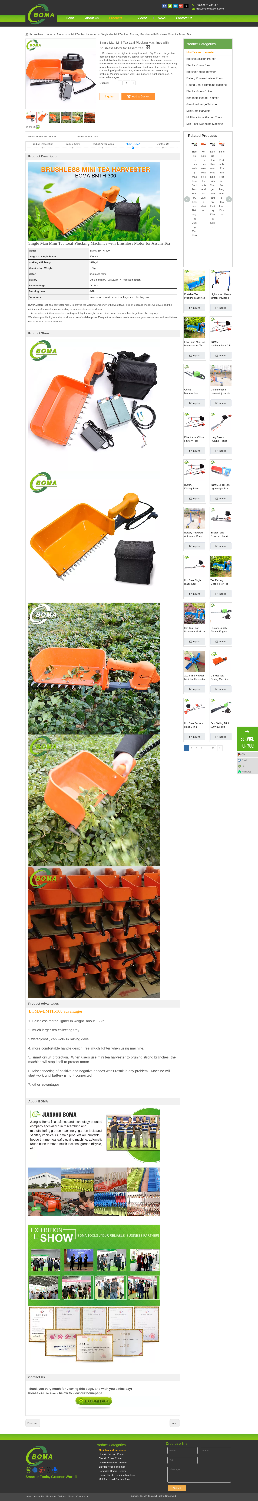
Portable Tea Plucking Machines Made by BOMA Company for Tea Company (194, 296)
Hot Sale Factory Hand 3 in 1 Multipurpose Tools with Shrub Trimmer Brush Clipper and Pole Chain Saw (194, 725)
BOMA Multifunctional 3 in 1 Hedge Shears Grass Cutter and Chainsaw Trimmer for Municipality (220, 344)
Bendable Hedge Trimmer (202, 97)
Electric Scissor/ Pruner (201, 58)
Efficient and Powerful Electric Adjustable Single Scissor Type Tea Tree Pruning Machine (220, 534)
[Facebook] (164, 6)
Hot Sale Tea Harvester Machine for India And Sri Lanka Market (203, 181)
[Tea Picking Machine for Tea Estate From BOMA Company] (220, 565)
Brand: (81, 136)
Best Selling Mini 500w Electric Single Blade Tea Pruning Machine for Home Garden (220, 725)
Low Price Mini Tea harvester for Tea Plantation (194, 344)
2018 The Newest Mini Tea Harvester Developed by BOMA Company (194, 677)
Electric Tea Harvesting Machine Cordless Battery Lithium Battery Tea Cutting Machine (194, 193)
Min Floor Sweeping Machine (204, 123)
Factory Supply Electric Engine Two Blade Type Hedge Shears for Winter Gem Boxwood (220, 630)
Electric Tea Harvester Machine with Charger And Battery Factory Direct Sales (212, 189)
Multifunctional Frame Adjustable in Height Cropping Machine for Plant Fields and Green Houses (220, 391)
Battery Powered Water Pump (204, 78)
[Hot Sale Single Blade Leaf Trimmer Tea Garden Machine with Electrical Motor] (194, 565)
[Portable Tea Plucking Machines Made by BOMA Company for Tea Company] (194, 279)
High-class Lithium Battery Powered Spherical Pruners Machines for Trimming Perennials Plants (220, 296)
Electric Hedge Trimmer (201, 71)
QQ (243, 754)
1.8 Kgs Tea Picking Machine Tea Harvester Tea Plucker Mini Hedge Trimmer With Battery (220, 677)
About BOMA (133, 143)
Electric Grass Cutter (199, 91)
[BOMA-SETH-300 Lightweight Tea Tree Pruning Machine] (220, 470)
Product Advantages (102, 143)
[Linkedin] (175, 6)
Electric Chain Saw (198, 65)
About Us (39, 1496)
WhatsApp (246, 772)
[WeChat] (170, 6)
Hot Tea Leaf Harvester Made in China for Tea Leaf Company (194, 630)
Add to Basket (140, 96)
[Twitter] (186, 6)
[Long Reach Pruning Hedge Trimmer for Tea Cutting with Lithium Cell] (220, 422)
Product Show (72, 143)
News (71, 1496)
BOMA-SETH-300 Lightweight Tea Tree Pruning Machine (220, 487)
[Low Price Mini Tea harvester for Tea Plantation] (194, 327)
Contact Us (163, 143)
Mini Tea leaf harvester (200, 52)
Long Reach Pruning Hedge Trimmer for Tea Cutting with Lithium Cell (219, 439)
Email (244, 760)
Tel (243, 766)
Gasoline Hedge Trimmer (202, 104)
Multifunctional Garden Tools (204, 117)
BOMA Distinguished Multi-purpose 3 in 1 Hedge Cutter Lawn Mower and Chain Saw (194, 487)
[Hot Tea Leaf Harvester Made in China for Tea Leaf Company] (194, 613)
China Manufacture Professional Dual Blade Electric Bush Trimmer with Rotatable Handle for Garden (194, 391)
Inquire (109, 96)
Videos (62, 1496)
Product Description (42, 143)
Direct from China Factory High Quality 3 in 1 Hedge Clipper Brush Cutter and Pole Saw (194, 439)
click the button (48, 1393)
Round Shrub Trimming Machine (206, 84)
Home (28, 1496)
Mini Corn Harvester (198, 110)
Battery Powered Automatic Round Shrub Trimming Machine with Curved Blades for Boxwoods (194, 534)
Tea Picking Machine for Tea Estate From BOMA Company (219, 582)
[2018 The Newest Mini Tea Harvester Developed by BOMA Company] (194, 661)
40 (213, 748)
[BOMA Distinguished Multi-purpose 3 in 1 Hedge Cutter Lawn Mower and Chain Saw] (194, 470)
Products (51, 1496)
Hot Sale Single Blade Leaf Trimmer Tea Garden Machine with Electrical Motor (193, 582)
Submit (177, 1488)
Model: (32, 136)
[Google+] (181, 6)
